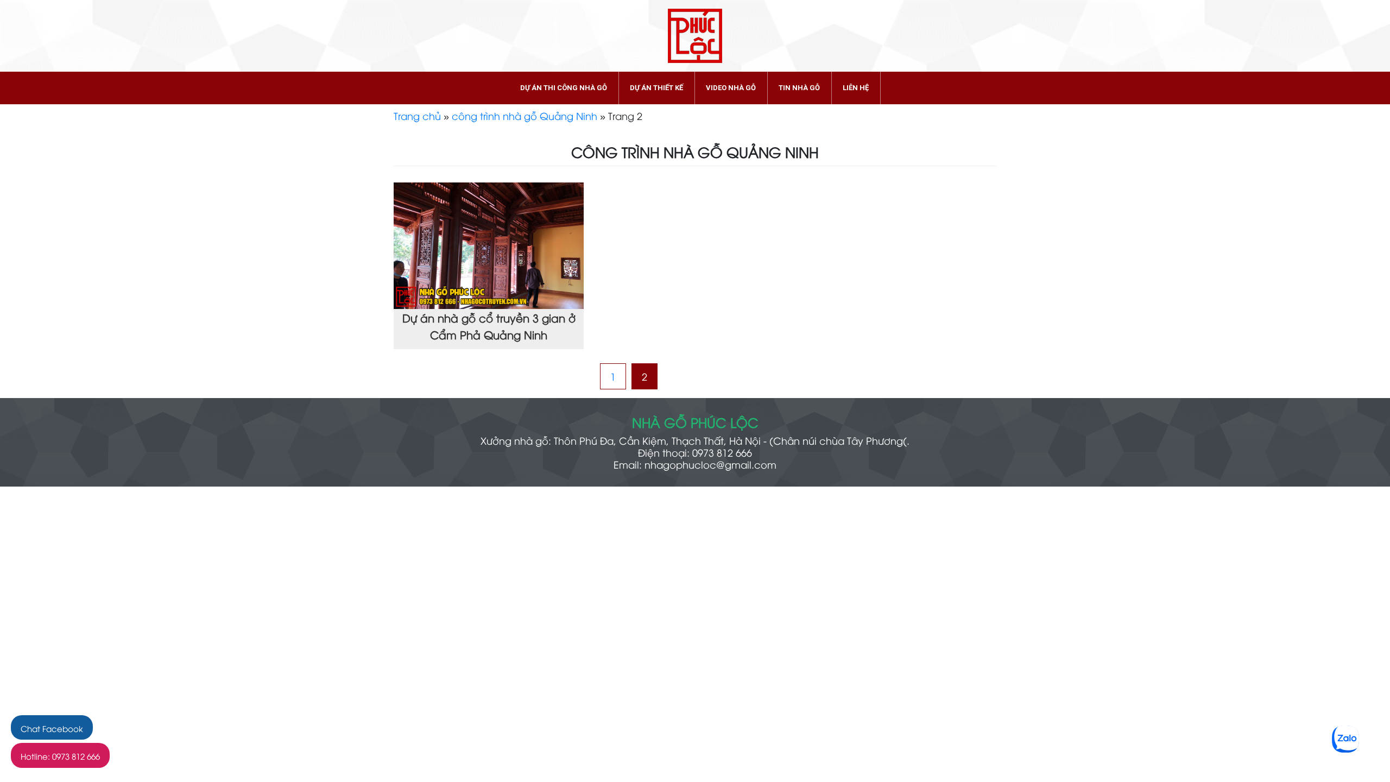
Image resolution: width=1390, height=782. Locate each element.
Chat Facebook (52, 728)
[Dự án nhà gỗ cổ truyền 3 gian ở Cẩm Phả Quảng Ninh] (489, 243)
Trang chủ (417, 115)
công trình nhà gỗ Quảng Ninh (524, 115)
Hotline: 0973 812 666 (60, 756)
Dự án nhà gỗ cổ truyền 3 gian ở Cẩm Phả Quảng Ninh (489, 326)
